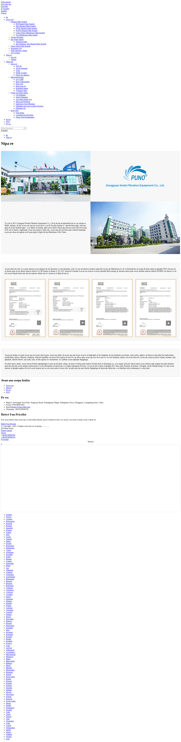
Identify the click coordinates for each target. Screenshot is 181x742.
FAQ (8, 122)
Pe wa (8, 124)
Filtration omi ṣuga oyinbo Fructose (29, 106)
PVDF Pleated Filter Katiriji (27, 31)
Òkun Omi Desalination (25, 117)
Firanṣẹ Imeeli (6, 431)
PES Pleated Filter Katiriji (26, 26)
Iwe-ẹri (13, 57)
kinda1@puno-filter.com (20, 407)
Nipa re (9, 55)
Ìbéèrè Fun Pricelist (8, 424)
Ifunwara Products (23, 102)
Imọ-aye (14, 64)
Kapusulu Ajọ (16, 48)
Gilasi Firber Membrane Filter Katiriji (30, 33)
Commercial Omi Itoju (24, 115)
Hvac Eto (19, 84)
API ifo (19, 66)
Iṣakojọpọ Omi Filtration (25, 104)
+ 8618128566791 (8, 435)
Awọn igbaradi (21, 68)
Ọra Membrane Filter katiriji (27, 35)
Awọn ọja (10, 19)
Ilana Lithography (23, 82)
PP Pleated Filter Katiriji (25, 24)
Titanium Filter (21, 42)
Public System (21, 73)
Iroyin (8, 119)
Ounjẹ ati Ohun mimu (19, 93)
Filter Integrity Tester (19, 51)
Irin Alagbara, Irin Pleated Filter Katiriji (31, 44)
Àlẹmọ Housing (17, 37)
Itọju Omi (14, 111)
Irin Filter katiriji (17, 39)
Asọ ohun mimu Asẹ (24, 99)
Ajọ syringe (15, 53)
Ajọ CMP (19, 79)
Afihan (13, 59)
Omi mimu (20, 113)
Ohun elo (9, 62)
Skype (3, 433)
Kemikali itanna (22, 88)
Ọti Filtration (21, 95)
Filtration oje (21, 108)
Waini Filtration (22, 97)
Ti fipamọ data (21, 91)
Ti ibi (18, 71)
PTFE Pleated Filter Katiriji (26, 28)
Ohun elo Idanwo (22, 75)
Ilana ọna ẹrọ (21, 86)
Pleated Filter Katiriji (19, 22)
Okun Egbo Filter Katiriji (20, 46)
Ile (7, 17)
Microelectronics (17, 77)
